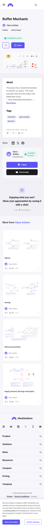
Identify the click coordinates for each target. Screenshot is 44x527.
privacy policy (10, 511)
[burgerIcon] (3, 5)
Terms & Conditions (21, 496)
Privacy (10, 496)
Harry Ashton (12, 25)
